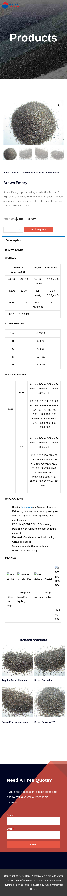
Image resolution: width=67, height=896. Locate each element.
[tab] (33, 240)
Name (10, 815)
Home (6, 173)
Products (15, 173)
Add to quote (38, 229)
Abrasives (26, 507)
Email (9, 828)
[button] (45, 4)
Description (14, 240)
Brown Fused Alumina (33, 173)
